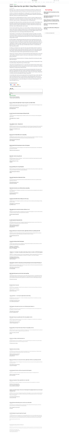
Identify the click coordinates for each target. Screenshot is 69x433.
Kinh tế (33, 2)
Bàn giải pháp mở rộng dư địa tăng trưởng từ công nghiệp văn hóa (22, 327)
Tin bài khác (13, 95)
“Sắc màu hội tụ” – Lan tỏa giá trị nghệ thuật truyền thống (20, 295)
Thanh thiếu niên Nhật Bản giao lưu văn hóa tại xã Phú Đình (20, 402)
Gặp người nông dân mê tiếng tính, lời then (17, 177)
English (54, 0)
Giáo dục (44, 2)
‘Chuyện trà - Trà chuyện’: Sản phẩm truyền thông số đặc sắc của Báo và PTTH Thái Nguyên (26, 252)
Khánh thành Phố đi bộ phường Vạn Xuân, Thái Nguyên (20, 145)
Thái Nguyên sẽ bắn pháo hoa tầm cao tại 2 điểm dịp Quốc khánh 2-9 (22, 306)
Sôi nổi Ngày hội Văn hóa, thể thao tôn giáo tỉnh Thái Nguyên (20, 370)
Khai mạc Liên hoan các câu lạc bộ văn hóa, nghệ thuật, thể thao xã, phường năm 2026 (25, 359)
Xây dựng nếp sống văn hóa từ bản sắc (17, 424)
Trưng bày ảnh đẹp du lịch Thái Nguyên (17, 241)
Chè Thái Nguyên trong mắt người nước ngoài (18, 413)
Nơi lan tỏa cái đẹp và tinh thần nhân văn (17, 338)
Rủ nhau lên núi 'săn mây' (14, 285)
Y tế (41, 2)
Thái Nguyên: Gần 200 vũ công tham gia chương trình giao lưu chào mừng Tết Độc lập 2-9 (26, 262)
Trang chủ (11, 4)
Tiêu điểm (15, 2)
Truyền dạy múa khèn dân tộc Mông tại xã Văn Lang (19, 198)
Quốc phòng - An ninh (49, 2)
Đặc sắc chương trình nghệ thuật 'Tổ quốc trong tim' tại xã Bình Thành (22, 102)
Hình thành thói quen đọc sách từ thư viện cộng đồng (19, 273)
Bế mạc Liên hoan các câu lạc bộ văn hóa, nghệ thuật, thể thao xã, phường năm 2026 (25, 230)
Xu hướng (48, 10)
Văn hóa (36, 2)
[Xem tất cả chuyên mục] (58, 2)
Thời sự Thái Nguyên (20, 2)
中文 (56, 0)
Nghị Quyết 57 (29, 2)
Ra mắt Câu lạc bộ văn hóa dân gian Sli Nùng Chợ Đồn (19, 113)
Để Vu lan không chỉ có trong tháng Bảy (17, 166)
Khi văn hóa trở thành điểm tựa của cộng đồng (18, 134)
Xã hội (39, 2)
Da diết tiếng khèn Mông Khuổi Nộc (16, 220)
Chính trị (25, 2)
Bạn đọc (54, 2)
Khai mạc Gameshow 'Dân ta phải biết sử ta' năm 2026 (19, 380)
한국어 (58, 0)
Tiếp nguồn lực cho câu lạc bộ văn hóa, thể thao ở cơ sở (20, 209)
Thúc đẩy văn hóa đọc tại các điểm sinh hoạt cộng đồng (19, 188)
